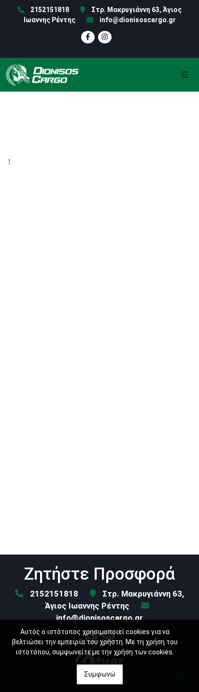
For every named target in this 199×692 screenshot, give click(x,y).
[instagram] (105, 37)
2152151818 (49, 10)
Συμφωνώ (99, 674)
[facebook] (88, 37)
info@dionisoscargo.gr (138, 20)
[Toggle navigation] (185, 74)
